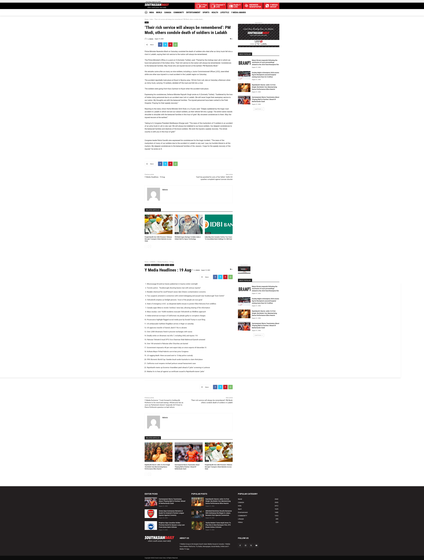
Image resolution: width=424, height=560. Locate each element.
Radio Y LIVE (237, 6)
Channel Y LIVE (220, 6)
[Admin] (146, 39)
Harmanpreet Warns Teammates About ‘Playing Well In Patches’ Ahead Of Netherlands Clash (265, 99)
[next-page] (149, 246)
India (151, 19)
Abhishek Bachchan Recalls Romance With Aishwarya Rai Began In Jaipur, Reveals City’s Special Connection (218, 513)
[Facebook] (160, 44)
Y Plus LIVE (204, 6)
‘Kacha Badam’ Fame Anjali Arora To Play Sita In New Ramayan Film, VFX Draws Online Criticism (218, 525)
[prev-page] (146, 246)
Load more (258, 109)
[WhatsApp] (175, 44)
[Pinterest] (170, 44)
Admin (151, 39)
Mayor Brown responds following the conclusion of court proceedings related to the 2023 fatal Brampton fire (265, 62)
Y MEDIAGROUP (274, 6)
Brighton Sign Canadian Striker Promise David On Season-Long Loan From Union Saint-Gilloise (172, 525)
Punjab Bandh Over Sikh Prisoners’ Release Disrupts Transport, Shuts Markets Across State (158, 239)
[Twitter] (165, 44)
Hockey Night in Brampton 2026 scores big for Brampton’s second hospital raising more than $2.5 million (265, 75)
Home (146, 19)
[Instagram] (245, 545)
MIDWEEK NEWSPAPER (255, 6)
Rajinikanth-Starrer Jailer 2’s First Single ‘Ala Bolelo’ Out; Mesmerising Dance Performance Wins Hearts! (264, 87)
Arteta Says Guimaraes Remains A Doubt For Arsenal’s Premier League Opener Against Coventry (171, 513)
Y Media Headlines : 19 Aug (155, 177)
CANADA (207, 233)
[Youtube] (256, 545)
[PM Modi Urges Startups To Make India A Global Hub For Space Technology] (189, 224)
